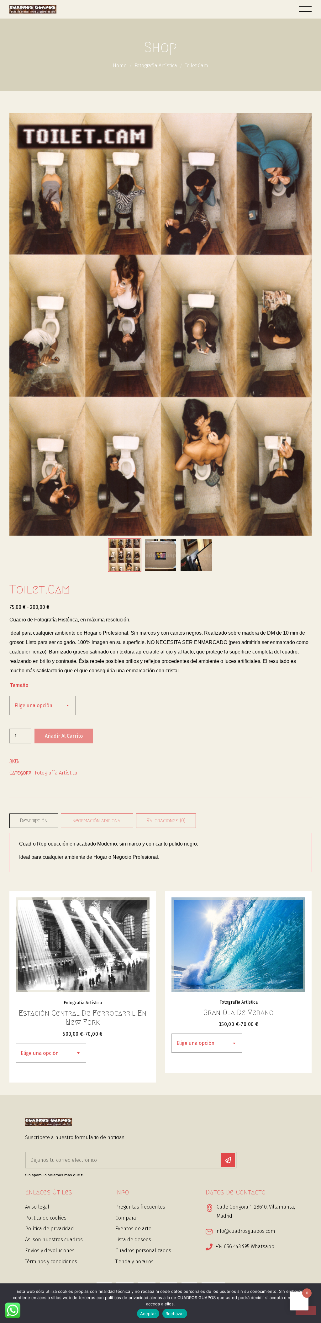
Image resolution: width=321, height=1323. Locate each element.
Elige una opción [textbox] (33, 705)
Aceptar (148, 1313)
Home (120, 66)
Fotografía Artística (155, 66)
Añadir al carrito (64, 736)
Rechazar (175, 1313)
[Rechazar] (306, 1310)
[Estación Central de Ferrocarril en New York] (83, 944)
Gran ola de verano (238, 1012)
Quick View (139, 911)
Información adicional (97, 820)
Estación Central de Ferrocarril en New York (82, 1017)
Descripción (33, 820)
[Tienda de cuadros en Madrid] (32, 9)
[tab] (33, 820)
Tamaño (19, 685)
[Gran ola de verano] (238, 944)
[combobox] (42, 705)
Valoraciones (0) (166, 820)
